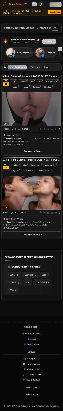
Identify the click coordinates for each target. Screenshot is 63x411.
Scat (40, 81)
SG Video (14, 165)
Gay (32, 81)
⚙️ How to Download (31, 333)
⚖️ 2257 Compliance (31, 374)
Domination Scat (44, 171)
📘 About (31, 339)
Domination (30, 275)
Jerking (25, 87)
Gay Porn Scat (51, 81)
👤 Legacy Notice (31, 344)
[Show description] (11, 129)
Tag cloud (35, 67)
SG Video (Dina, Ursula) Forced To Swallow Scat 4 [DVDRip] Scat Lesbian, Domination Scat (31, 160)
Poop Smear (35, 165)
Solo (44, 275)
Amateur (14, 275)
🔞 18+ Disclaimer (31, 369)
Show (55, 28)
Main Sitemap (31, 394)
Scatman (14, 87)
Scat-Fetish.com (17, 67)
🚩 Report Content (31, 380)
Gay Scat (36, 87)
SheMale (22, 81)
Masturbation (42, 282)
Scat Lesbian (28, 171)
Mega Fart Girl (50, 165)
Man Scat (47, 87)
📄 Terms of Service (31, 364)
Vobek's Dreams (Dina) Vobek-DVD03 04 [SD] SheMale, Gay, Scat (31, 76)
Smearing (14, 282)
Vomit (13, 290)
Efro (27, 282)
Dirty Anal (15, 171)
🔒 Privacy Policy (31, 358)
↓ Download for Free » (31, 151)
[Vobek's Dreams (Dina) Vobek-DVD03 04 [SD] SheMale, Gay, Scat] (31, 109)
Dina (13, 81)
